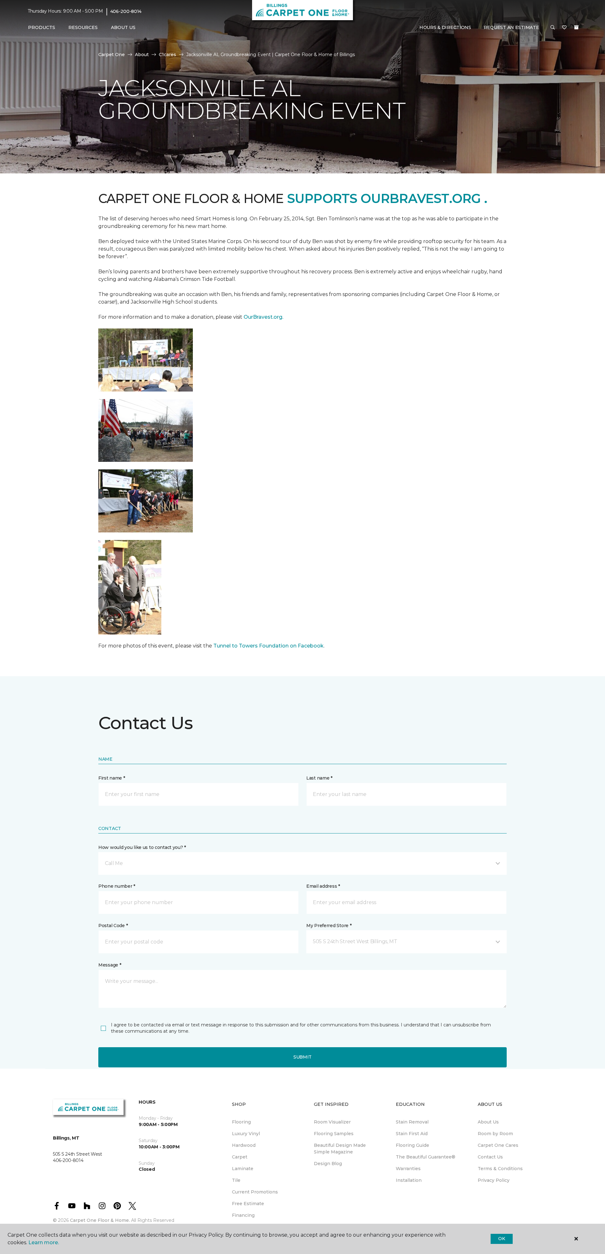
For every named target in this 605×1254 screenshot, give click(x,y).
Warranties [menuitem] (408, 1168)
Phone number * (116, 886)
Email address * (323, 886)
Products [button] (41, 27)
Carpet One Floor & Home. (100, 1220)
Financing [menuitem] (243, 1215)
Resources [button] (83, 27)
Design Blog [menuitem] (328, 1163)
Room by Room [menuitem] (495, 1133)
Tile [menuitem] (236, 1180)
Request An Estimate (511, 27)
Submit (302, 1057)
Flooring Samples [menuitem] (334, 1133)
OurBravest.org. (263, 317)
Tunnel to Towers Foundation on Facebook (268, 646)
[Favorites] (564, 28)
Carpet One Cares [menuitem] (498, 1145)
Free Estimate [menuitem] (248, 1203)
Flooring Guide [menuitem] (412, 1145)
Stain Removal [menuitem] (412, 1122)
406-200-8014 (126, 11)
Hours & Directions (445, 27)
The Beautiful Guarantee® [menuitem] (425, 1157)
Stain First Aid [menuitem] (412, 1133)
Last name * (319, 778)
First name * (111, 778)
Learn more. (43, 1242)
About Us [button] (123, 27)
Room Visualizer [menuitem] (332, 1122)
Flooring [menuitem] (241, 1122)
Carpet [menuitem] (239, 1157)
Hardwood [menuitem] (244, 1145)
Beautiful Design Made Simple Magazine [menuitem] (340, 1148)
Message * (109, 965)
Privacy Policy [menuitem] (494, 1180)
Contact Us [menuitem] (490, 1157)
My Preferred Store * (328, 925)
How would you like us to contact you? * (142, 847)
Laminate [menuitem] (242, 1168)
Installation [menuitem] (409, 1180)
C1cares (167, 54)
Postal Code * (113, 925)
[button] (553, 28)
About (142, 54)
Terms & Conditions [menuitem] (500, 1168)
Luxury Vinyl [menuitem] (246, 1133)
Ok (501, 1238)
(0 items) (576, 27)
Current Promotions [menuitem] (255, 1192)
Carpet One (111, 54)
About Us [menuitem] (488, 1122)
